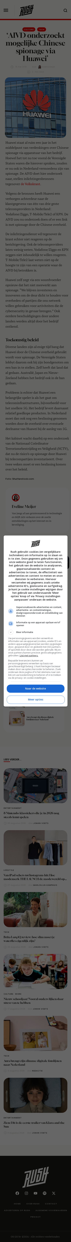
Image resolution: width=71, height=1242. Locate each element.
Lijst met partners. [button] (29, 655)
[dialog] (36, 621)
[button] (35, 632)
